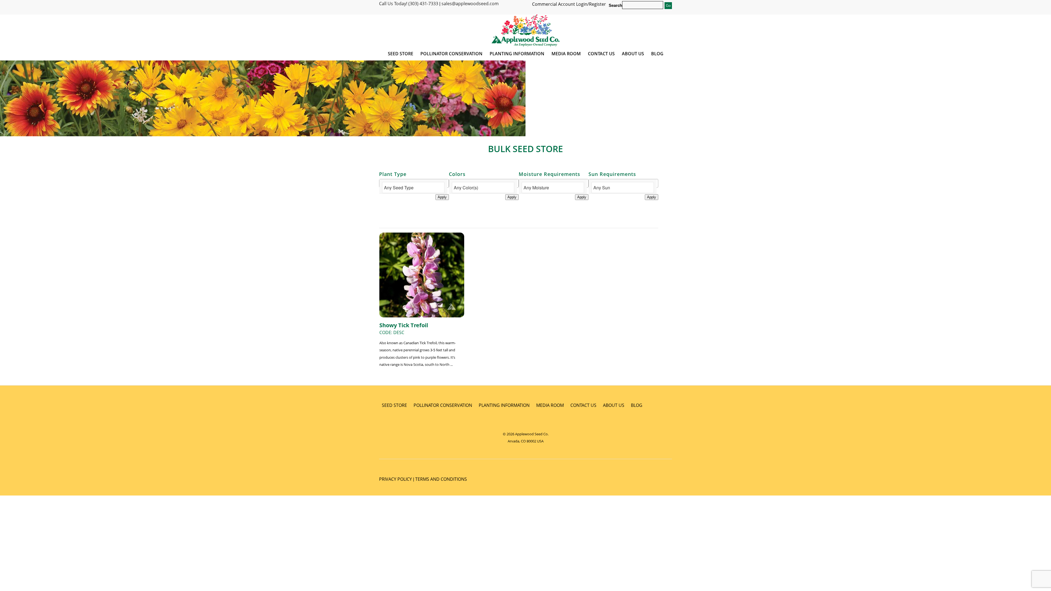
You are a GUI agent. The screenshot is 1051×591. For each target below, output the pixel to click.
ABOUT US (613, 405)
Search (615, 5)
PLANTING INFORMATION (504, 405)
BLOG (636, 405)
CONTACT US (583, 405)
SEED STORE (394, 405)
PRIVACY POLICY (395, 479)
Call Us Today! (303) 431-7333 (408, 4)
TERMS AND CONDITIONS (441, 479)
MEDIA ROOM (550, 405)
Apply (442, 197)
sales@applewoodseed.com (470, 4)
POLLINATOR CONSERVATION (443, 405)
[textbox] (413, 187)
